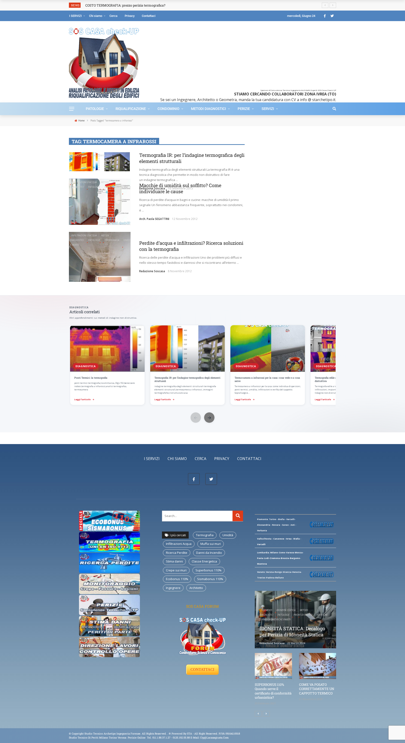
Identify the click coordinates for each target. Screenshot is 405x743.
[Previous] (258, 714)
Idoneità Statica (286, 610)
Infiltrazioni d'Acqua (84, 182)
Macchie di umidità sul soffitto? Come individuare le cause (180, 188)
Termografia (78, 155)
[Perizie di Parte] (109, 604)
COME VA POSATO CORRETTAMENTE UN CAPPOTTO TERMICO (316, 688)
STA (189, 733)
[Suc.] (266, 714)
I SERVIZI (75, 16)
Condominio (168, 109)
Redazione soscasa (152, 271)
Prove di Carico (303, 614)
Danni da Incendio (209, 553)
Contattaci (148, 16)
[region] (202, 365)
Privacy (130, 16)
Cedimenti (266, 610)
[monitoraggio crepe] (109, 583)
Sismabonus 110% (210, 579)
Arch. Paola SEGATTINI (154, 219)
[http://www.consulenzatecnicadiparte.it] (168, 733)
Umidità (227, 535)
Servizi (268, 109)
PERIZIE (244, 109)
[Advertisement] (245, 56)
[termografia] (109, 520)
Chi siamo (95, 16)
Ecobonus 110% (177, 579)
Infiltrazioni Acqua (178, 544)
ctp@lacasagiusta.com (214, 737)
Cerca (113, 16)
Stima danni (174, 561)
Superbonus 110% (208, 570)
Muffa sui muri (210, 544)
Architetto (196, 588)
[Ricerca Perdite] (109, 562)
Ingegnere (173, 588)
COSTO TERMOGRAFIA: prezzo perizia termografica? (125, 5)
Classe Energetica (204, 561)
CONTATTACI (202, 669)
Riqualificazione (131, 109)
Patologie (95, 109)
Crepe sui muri (176, 570)
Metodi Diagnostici (208, 109)
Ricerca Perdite (176, 553)
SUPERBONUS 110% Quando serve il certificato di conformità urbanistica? (273, 691)
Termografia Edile (101, 155)
